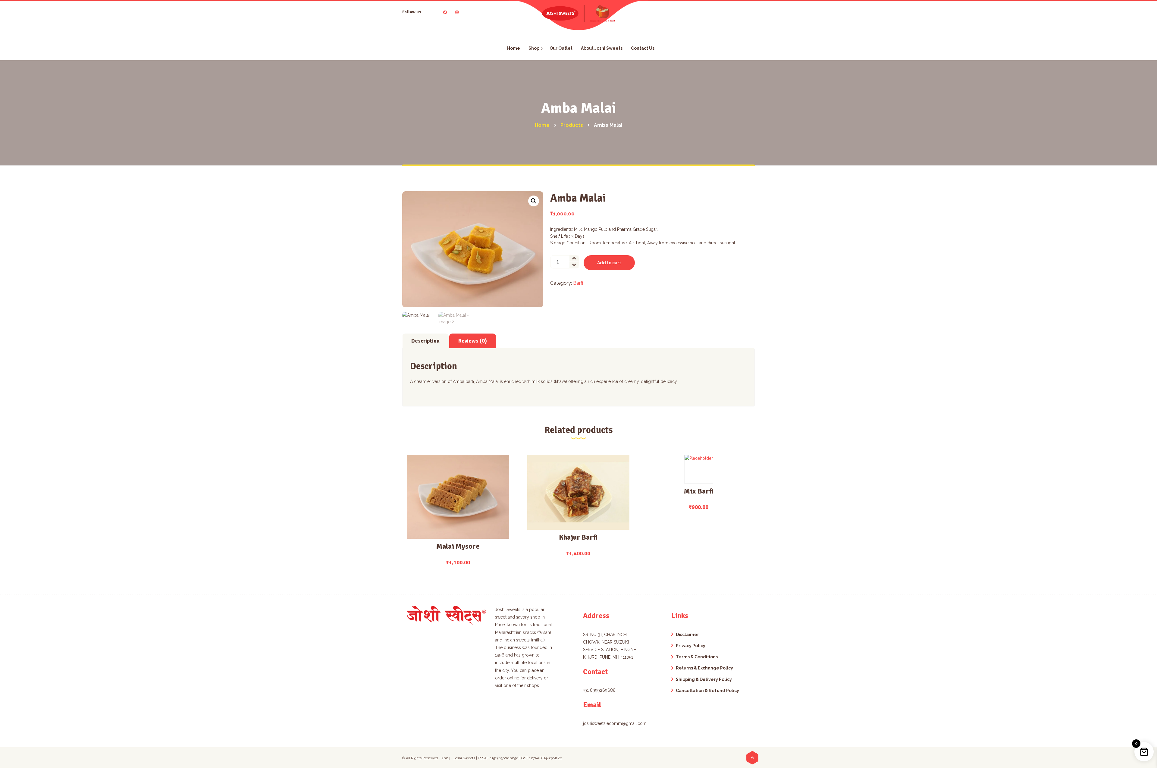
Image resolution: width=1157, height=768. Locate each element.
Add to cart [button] (454, 519)
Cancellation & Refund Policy (707, 690)
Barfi (578, 283)
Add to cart (609, 262)
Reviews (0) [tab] (472, 340)
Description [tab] (425, 340)
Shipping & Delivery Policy (704, 679)
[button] (533, 201)
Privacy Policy (690, 645)
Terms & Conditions (697, 656)
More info (457, 498)
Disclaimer (687, 634)
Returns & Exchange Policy (704, 668)
